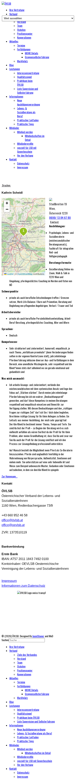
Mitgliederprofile (25, 144)
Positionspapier (25, 34)
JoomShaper (38, 636)
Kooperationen (24, 37)
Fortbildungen (23, 49)
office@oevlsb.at (13, 525)
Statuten (21, 30)
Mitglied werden (25, 132)
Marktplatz (22, 61)
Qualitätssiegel (24, 77)
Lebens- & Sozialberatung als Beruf (26, 112)
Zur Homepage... (10, 476)
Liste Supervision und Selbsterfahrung (27, 90)
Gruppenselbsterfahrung (37, 57)
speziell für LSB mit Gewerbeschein (26, 149)
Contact (54, 222)
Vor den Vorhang (25, 155)
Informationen (16, 96)
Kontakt (13, 159)
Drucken (6, 185)
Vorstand (21, 22)
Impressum (22, 167)
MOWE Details (31, 53)
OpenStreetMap (24, 273)
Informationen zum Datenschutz (23, 585)
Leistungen (14, 69)
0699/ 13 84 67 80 (60, 217)
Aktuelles (13, 41)
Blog (11, 65)
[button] (23, 232)
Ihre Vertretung (16, 10)
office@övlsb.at (12, 520)
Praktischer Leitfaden (28, 120)
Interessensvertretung (28, 73)
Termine (21, 45)
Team (19, 26)
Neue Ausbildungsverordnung (28, 102)
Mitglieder (14, 128)
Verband (13, 14)
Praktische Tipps (25, 124)
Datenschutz (23, 163)
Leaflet (9, 273)
